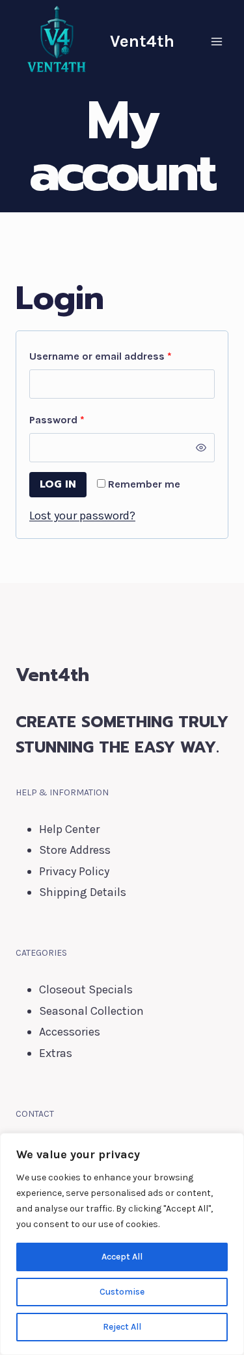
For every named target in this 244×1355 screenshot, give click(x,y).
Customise (122, 1291)
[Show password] (201, 447)
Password (78, 419)
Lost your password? (82, 515)
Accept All (122, 1256)
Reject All (122, 1326)
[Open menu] (216, 41)
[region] (122, 1244)
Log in (58, 484)
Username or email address (122, 355)
